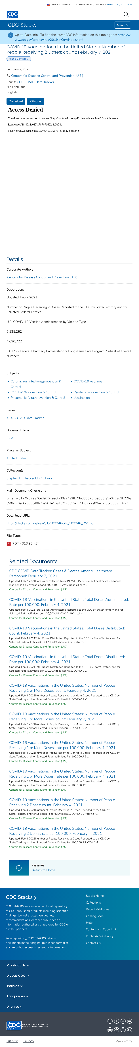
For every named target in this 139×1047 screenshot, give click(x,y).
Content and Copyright (101, 929)
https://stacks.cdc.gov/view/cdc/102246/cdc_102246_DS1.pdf (50, 523)
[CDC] (12, 14)
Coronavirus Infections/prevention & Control (36, 384)
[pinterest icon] (116, 1030)
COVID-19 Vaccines (88, 381)
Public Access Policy (99, 936)
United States (17, 458)
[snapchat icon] (123, 1030)
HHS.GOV (12, 1041)
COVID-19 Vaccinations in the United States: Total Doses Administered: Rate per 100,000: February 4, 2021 (69, 602)
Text (10, 438)
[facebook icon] (110, 1021)
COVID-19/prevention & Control (33, 392)
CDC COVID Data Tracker (35, 82)
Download (16, 101)
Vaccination (82, 397)
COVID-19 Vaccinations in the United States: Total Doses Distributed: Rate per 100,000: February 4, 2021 (67, 659)
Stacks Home (95, 896)
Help (89, 923)
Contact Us (93, 943)
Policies (13, 986)
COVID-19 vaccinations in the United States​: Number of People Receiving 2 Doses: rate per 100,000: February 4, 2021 (62, 831)
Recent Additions (97, 909)
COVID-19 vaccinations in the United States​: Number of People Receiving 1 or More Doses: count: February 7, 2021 (62, 716)
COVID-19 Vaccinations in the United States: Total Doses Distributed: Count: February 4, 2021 (67, 631)
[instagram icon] (123, 1021)
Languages (16, 996)
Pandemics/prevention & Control (96, 392)
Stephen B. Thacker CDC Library (30, 478)
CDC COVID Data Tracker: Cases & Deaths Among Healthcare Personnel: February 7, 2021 (60, 573)
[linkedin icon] (129, 1021)
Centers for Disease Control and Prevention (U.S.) (47, 76)
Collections (93, 903)
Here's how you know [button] (118, 4)
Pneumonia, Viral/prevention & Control (38, 397)
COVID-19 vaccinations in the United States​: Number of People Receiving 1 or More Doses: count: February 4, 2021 (62, 688)
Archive (13, 1006)
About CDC (16, 975)
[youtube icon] (110, 1030)
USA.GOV (28, 1041)
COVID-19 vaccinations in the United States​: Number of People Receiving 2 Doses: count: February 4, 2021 (62, 802)
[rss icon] (129, 1030)
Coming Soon (95, 916)
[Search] (126, 14)
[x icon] (116, 1021)
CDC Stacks (19, 897)
